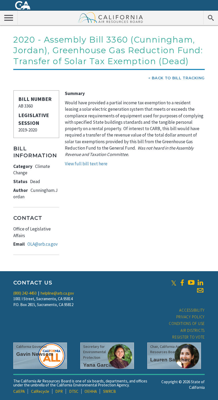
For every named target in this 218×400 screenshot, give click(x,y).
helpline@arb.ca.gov (57, 293)
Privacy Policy (190, 316)
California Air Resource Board (110, 17)
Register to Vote (188, 337)
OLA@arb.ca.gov (42, 244)
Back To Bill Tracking (178, 78)
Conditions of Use (187, 323)
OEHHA (91, 391)
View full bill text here (86, 164)
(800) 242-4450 (24, 293)
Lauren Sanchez (170, 359)
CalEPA (19, 391)
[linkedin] (200, 282)
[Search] (210, 17)
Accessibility (192, 310)
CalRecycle (40, 391)
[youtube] (191, 282)
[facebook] (182, 282)
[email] (200, 290)
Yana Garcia (98, 365)
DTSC (73, 391)
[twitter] (174, 282)
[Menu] (9, 17)
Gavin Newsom (34, 354)
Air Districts (193, 330)
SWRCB (109, 391)
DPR (59, 391)
